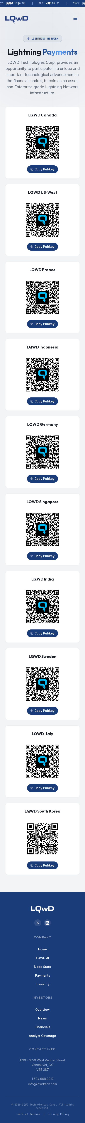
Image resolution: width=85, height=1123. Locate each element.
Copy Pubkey (44, 169)
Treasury (42, 984)
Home (42, 949)
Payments (42, 975)
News (42, 1018)
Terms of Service (28, 1114)
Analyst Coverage (42, 1036)
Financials (42, 1027)
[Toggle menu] (75, 18)
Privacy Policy (58, 1114)
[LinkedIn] (47, 922)
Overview (42, 1009)
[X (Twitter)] (37, 922)
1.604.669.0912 (42, 1079)
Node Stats (42, 967)
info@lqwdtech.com (42, 1084)
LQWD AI (42, 958)
